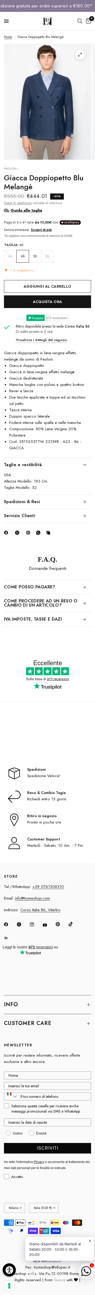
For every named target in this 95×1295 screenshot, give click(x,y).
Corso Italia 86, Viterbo (40, 910)
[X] (18, 533)
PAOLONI (11, 168)
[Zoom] (80, 55)
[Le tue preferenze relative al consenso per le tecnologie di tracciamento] (9, 1286)
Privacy (39, 1162)
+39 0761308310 (48, 887)
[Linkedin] (10, 938)
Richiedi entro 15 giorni (46, 799)
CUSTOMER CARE (27, 1023)
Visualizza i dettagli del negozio (41, 340)
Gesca (59, 1280)
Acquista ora (47, 301)
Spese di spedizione (18, 203)
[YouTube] (48, 925)
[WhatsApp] (39, 533)
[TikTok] (74, 924)
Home (8, 37)
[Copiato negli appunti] (49, 533)
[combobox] (11, 1096)
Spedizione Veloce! (43, 776)
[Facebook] (7, 533)
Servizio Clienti (19, 516)
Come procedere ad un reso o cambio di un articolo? (41, 603)
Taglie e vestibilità (23, 465)
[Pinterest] (29, 533)
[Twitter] (22, 924)
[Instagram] (35, 924)
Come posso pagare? (29, 587)
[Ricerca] (79, 21)
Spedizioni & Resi (22, 502)
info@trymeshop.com (32, 898)
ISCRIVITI (47, 1148)
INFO (11, 1004)
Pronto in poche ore (44, 822)
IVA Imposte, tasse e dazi (33, 619)
